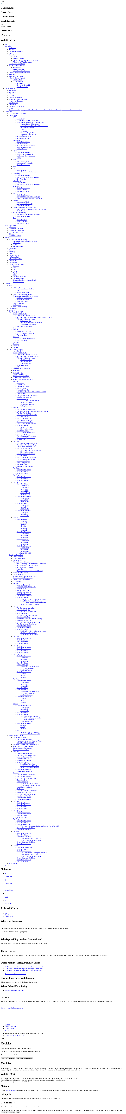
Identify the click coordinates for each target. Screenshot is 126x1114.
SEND (11, 108)
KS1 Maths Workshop (27, 429)
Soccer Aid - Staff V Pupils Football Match (26, 744)
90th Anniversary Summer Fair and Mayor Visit (31, 564)
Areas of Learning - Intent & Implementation (30, 122)
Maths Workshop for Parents (29, 634)
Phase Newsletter (22, 806)
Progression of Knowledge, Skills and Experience (32, 209)
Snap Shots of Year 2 (23, 461)
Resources (12, 310)
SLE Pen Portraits (22, 87)
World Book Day (18, 370)
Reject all (4, 1058)
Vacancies (12, 55)
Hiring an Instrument (23, 299)
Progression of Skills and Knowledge (28, 177)
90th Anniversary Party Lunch (26, 567)
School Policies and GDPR (17, 106)
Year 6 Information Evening (29, 716)
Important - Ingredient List (21, 276)
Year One (16, 330)
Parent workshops (22, 665)
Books (15, 244)
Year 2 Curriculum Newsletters (26, 457)
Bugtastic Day (21, 384)
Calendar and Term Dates (17, 230)
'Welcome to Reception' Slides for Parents (29, 741)
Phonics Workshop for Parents (29, 604)
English (15, 150)
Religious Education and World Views (24, 207)
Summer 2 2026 (25, 494)
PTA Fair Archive (18, 282)
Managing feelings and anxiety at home (25, 241)
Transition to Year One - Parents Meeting (29, 618)
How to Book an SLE (23, 85)
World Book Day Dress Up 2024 (23, 746)
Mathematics (24, 131)
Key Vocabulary (22, 179)
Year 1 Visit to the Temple (25, 420)
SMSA (15, 57)
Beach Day (20, 383)
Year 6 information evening (32, 718)
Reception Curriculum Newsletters (27, 395)
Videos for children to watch (25, 743)
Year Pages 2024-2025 (16, 555)
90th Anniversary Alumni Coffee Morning (30, 571)
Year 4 (15, 273)
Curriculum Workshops (24, 147)
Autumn (23, 673)
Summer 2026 (24, 501)
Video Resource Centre (16, 232)
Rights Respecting (18, 69)
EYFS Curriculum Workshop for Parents (33, 603)
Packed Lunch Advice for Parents (15, 974)
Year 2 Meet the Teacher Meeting (30, 450)
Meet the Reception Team (28, 324)
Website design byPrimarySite (15, 1035)
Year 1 (15, 267)
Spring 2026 (24, 500)
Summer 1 (23, 528)
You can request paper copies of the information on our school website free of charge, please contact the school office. (45, 110)
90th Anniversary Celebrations (22, 562)
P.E (14, 193)
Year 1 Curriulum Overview (25, 333)
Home (7, 44)
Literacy (23, 129)
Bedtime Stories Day (23, 390)
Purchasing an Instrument (24, 298)
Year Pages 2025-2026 (16, 349)
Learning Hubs (17, 80)
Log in (7, 865)
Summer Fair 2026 (18, 278)
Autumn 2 (23, 523)
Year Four (16, 344)
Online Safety (13, 260)
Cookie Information (11, 1026)
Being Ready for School (24, 326)
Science (15, 159)
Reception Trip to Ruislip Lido (26, 587)
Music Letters (17, 305)
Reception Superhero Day (25, 757)
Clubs (10, 250)
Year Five (16, 345)
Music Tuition (17, 287)
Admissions (12, 90)
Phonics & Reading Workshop (29, 767)
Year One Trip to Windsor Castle (27, 415)
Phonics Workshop (26, 402)
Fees (18, 291)
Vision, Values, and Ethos (17, 65)
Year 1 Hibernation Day (24, 418)
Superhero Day (21, 388)
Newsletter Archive (15, 236)
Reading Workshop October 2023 (30, 838)
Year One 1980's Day (23, 617)
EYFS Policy (21, 119)
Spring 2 (23, 526)
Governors (12, 74)
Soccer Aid (16, 367)
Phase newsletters (22, 519)
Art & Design (17, 181)
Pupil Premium (13, 103)
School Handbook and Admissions (19, 72)
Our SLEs (20, 83)
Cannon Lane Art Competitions (22, 748)
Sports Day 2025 (18, 556)
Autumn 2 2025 (25, 487)
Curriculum (8, 111)
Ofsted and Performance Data (18, 99)
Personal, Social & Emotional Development (34, 126)
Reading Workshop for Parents (30, 785)
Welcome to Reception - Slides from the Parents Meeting (34, 317)
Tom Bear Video (25, 361)
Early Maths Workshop (27, 404)
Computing (16, 174)
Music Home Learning (20, 306)
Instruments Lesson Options (25, 289)
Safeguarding (13, 104)
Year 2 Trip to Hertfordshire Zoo (27, 443)
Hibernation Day (22, 613)
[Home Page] (1, 3)
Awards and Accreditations (17, 64)
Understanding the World (28, 133)
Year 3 (15, 271)
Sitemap (7, 1025)
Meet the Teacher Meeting (28, 633)
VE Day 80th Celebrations (21, 572)
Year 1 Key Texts (22, 335)
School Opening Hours (16, 51)
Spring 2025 (24, 659)
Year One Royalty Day (24, 413)
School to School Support (17, 78)
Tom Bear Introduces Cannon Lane (31, 322)
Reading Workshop (26, 670)
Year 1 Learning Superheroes (26, 438)
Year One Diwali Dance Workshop (27, 615)
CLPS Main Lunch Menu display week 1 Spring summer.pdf (24, 967)
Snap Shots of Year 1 (23, 439)
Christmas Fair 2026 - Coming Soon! (24, 280)
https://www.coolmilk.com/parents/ (12, 1008)
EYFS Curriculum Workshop (29, 400)
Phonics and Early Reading (25, 154)
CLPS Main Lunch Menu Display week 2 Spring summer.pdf (24, 969)
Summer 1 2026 (25, 493)
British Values (17, 67)
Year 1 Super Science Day (25, 422)
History (15, 218)
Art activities (16, 243)
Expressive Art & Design (28, 135)
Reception (16, 266)
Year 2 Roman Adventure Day (26, 447)
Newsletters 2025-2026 (16, 228)
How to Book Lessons (24, 292)
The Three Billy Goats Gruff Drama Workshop (31, 392)
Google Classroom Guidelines (26, 828)
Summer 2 (23, 530)
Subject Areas (13, 115)
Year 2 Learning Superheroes (26, 459)
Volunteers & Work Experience (22, 62)
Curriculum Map (22, 170)
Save (18, 1112)
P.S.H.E (15, 168)
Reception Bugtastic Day (24, 585)
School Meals (13, 248)
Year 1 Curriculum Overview (26, 432)
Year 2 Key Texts (22, 340)
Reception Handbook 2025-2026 (27, 354)
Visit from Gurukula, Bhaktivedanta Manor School (32, 411)
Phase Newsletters (22, 471)
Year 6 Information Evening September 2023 (34, 852)
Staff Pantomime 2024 (19, 574)
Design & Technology (19, 213)
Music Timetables (18, 303)
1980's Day (20, 789)
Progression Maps (22, 143)
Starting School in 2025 (20, 353)
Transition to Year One (24, 331)
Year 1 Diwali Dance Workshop (26, 423)
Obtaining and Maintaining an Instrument (25, 296)
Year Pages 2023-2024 (16, 735)
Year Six (15, 347)
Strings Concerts (22, 464)
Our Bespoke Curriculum (24, 136)
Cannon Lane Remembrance (21, 579)
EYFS (15, 117)
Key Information (10, 88)
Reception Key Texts (23, 393)
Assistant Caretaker (19, 58)
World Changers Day (23, 462)
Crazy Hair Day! (18, 372)
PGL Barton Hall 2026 (24, 553)
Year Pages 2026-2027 (16, 312)
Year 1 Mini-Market (23, 416)
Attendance (12, 94)
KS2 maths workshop (27, 668)
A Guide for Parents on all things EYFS (29, 120)
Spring (22, 675)
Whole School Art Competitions (22, 379)
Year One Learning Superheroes (27, 624)
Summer (23, 677)
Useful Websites (18, 246)
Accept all (12, 1058)
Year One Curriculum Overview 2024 (28, 622)
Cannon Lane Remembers (21, 376)
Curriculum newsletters (24, 496)
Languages (16, 200)
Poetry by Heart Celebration (21, 369)
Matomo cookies (11, 1090)
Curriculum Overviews (24, 510)
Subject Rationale (22, 189)
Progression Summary (23, 191)
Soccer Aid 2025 (18, 560)
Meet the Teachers (26, 360)
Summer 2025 (24, 661)
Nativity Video (13, 863)
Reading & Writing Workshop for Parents (33, 599)
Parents (7, 237)
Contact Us (12, 48)
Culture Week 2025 (19, 558)
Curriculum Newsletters (24, 470)
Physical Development (27, 127)
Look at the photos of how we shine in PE (30, 198)
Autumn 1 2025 (25, 486)
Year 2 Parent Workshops (24, 448)
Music (14, 166)
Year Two (16, 337)
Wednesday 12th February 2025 (30, 734)
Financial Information (15, 97)
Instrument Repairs (22, 301)
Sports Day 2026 (18, 351)
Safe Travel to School (15, 259)
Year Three (16, 342)
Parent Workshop (22, 503)
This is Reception (25, 321)
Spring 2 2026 (24, 491)
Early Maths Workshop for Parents (31, 601)
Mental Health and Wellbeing (18, 239)
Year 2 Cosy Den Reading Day (26, 445)
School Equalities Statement (21, 71)
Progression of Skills (23, 161)
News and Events (10, 225)
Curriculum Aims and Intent (17, 113)
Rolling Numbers (22, 149)
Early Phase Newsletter (24, 799)
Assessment (12, 92)
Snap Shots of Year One (24, 620)
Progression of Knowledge (25, 163)
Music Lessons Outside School (22, 294)
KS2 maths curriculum (27, 693)
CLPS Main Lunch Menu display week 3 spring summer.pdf (23, 970)
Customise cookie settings (24, 1058)
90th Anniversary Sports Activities (27, 565)
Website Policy (9, 1028)
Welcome (11, 49)
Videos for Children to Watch (26, 319)
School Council (13, 308)
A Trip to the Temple (23, 386)
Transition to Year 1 (23, 431)
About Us (8, 46)
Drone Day (20, 569)
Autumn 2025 (24, 498)
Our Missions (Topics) (23, 138)
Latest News (12, 227)
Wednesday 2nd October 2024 (29, 732)
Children (7, 283)
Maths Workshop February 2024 (30, 840)
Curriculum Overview (23, 142)
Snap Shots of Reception (24, 397)
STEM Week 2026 (18, 374)
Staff (10, 53)
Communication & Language (29, 124)
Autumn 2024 (24, 657)
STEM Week (17, 581)
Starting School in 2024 (20, 737)
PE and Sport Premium (16, 101)
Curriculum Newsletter (24, 656)
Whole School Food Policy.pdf (14, 990)
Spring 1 (23, 525)
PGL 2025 (20, 730)
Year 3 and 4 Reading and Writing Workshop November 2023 (39, 826)
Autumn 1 (23, 521)
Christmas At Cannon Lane (21, 377)
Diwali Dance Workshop (24, 787)
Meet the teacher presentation (29, 666)
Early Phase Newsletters (24, 595)
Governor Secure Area (16, 76)
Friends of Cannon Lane (16, 264)
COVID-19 (12, 96)
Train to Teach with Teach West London (25, 60)
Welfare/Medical (14, 257)
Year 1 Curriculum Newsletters (26, 436)
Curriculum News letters (24, 847)
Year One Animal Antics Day (26, 409)
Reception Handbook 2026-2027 (27, 315)
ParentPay (12, 252)
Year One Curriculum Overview (27, 794)
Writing (19, 158)
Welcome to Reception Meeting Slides (28, 356)
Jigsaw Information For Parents (26, 172)
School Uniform (14, 255)
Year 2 (15, 269)
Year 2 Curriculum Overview (26, 338)
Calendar (11, 234)
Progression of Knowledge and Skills (28, 214)
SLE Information (18, 81)
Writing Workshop (26, 406)
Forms (11, 253)
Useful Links (13, 262)
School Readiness (22, 365)
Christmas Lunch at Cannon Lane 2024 (25, 576)
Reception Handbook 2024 (25, 739)
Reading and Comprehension (26, 156)
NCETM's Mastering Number (26, 145)
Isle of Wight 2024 (22, 861)
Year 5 (15, 275)
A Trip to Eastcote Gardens (25, 466)
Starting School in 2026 (20, 314)
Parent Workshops (22, 399)
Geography (16, 186)
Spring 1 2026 (24, 489)
